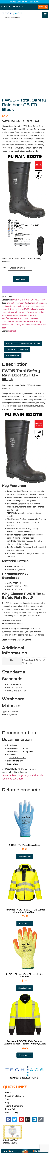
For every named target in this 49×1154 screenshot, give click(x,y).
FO (9, 309)
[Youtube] (21, 1119)
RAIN (43, 300)
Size (4, 267)
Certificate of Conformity (17, 748)
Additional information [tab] (30, 343)
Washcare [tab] (23, 349)
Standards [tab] (10, 349)
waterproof (36, 324)
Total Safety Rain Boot (20, 324)
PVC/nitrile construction (12, 318)
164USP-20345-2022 (17, 757)
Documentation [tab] (12, 355)
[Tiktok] (41, 1119)
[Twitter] (14, 1119)
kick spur (10, 312)
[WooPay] (24, 289)
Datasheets (12, 745)
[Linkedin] (34, 1119)
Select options (24, 856)
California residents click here (22, 777)
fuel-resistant (17, 309)
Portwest (30, 312)
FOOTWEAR (35, 300)
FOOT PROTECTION (20, 300)
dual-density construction (13, 306)
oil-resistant (20, 312)
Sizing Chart (12, 764)
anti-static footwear (15, 303)
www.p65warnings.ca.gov (17, 775)
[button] (37, 15)
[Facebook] (8, 1119)
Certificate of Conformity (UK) (20, 751)
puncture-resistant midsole (24, 315)
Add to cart (21, 279)
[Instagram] (27, 1119)
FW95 (26, 309)
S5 (13, 321)
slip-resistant (20, 321)
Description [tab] (11, 343)
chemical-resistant (38, 303)
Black (26, 303)
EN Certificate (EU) (15, 761)
